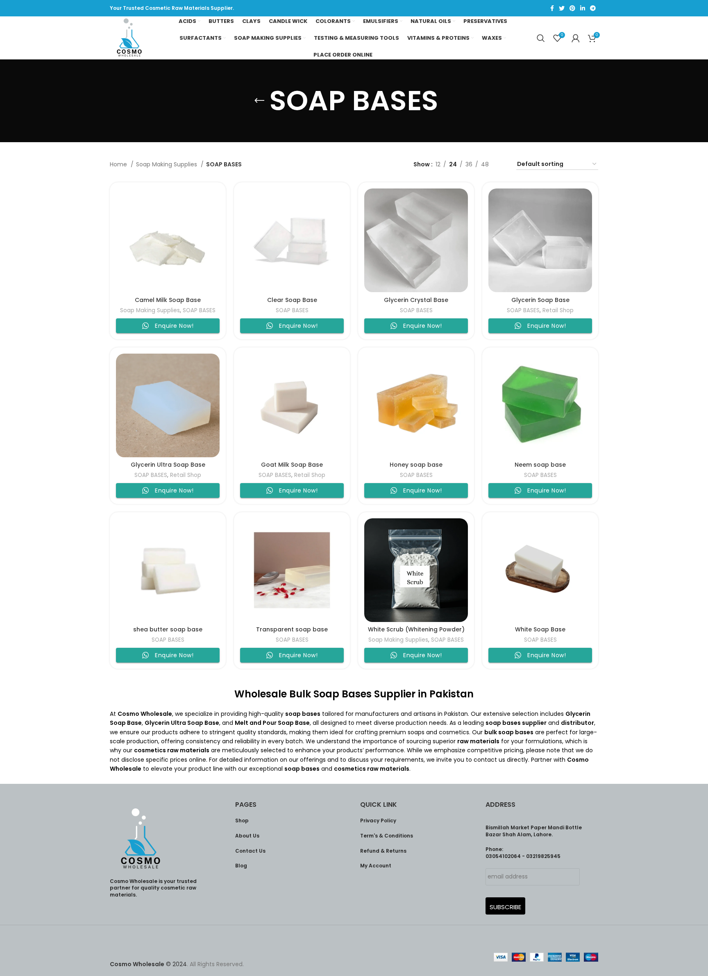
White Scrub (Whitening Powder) (416, 629)
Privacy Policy (378, 820)
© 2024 (148, 964)
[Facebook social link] (552, 8)
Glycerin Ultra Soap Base (168, 465)
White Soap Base (540, 629)
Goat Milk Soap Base (292, 465)
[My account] (575, 38)
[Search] (541, 38)
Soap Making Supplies (167, 164)
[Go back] (259, 101)
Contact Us (250, 850)
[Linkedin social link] (583, 8)
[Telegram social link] (593, 8)
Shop (242, 820)
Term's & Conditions (386, 835)
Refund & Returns (383, 850)
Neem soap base (540, 465)
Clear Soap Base (292, 300)
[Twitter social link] (561, 8)
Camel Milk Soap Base (168, 300)
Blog (241, 865)
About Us (247, 835)
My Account (375, 865)
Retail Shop (558, 310)
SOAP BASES (199, 310)
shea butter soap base (167, 629)
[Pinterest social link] (572, 8)
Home (119, 164)
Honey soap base (416, 465)
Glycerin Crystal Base (416, 300)
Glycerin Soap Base (540, 300)
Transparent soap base (292, 629)
